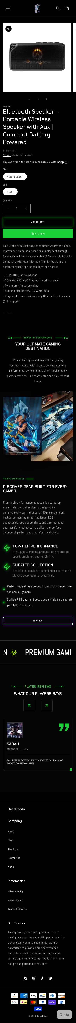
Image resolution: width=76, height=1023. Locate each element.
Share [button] (10, 313)
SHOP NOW (38, 621)
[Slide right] (46, 99)
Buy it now (38, 233)
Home (11, 831)
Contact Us (14, 858)
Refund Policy (15, 900)
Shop (10, 840)
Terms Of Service (17, 909)
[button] (8, 8)
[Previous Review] (29, 705)
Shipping (7, 155)
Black (10, 192)
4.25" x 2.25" (15, 176)
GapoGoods (42, 1016)
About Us (13, 849)
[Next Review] (47, 705)
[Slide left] (29, 99)
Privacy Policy (15, 891)
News (11, 866)
